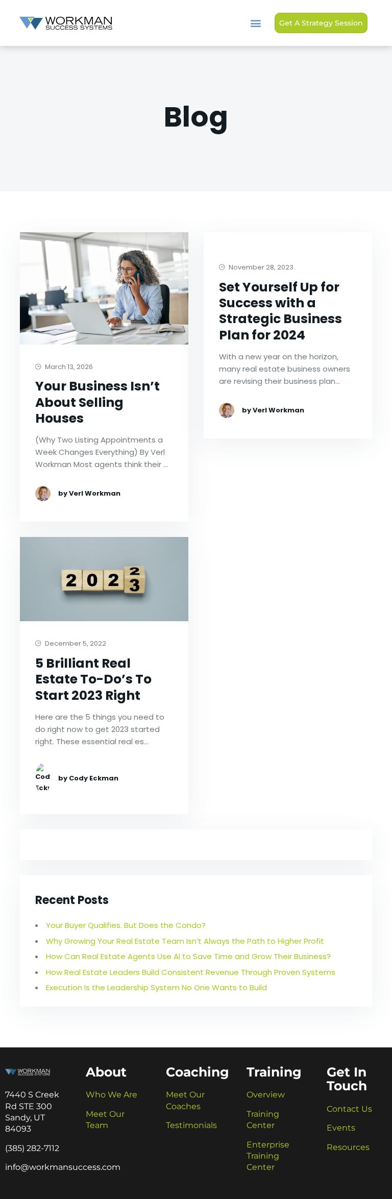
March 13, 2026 (68, 367)
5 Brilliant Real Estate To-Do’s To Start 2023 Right (93, 679)
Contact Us (349, 1109)
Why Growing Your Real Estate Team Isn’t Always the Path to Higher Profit (185, 941)
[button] (256, 23)
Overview (266, 1094)
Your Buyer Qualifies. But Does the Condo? (126, 925)
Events (341, 1128)
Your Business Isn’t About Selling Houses (97, 402)
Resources (348, 1147)
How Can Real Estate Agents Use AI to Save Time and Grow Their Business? (189, 956)
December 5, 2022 (74, 644)
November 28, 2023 (260, 267)
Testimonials (191, 1125)
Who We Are (111, 1094)
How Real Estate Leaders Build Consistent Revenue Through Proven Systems (190, 972)
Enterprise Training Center (268, 1156)
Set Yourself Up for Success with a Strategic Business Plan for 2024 (280, 311)
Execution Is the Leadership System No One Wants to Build (156, 987)
